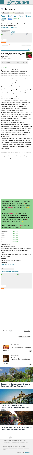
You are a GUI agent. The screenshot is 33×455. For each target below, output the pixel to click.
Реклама (10, 446)
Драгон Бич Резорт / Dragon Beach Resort (16, 17)
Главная (5, 446)
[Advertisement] (16, 180)
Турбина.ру (27, 452)
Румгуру (11, 207)
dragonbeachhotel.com (7, 264)
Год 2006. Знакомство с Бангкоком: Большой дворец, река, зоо (15, 408)
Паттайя (9, 9)
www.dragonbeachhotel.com (9, 27)
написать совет (26, 45)
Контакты (20, 448)
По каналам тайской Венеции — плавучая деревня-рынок (16, 428)
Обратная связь (13, 448)
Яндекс (21, 225)
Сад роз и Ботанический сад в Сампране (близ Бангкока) (15, 385)
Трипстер (11, 213)
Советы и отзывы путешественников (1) (15, 50)
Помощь (15, 446)
